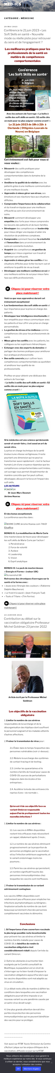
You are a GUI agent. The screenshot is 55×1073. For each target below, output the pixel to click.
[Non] (51, 1062)
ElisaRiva (8, 527)
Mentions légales (31, 1069)
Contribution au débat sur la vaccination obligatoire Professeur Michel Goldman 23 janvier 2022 (27, 622)
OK (18, 1069)
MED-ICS (12, 4)
